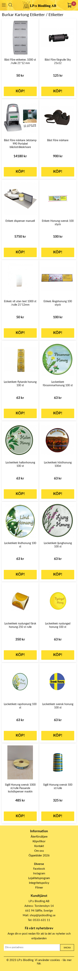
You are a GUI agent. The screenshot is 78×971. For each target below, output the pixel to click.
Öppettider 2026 (39, 855)
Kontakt (39, 846)
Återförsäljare (39, 836)
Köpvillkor (39, 841)
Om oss (39, 850)
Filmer (39, 887)
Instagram (39, 873)
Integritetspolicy (39, 883)
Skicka (67, 948)
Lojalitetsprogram (39, 878)
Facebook (39, 868)
